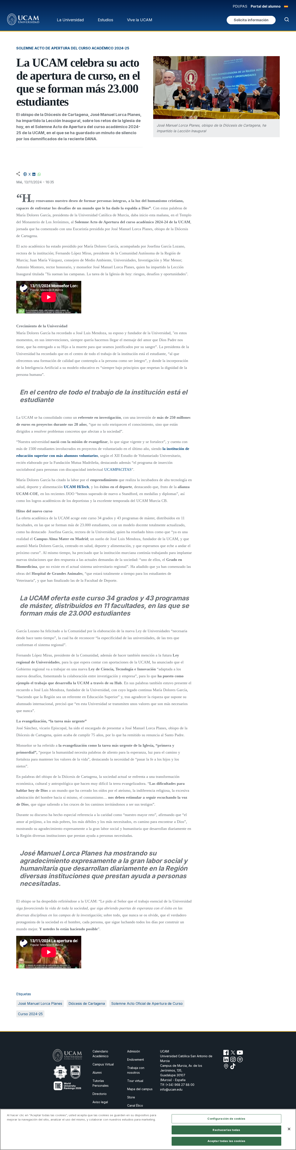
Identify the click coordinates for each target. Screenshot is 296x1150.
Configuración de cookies (226, 1118)
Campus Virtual (103, 1064)
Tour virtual (135, 1081)
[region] (148, 1129)
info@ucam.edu (171, 1089)
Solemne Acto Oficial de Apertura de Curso (147, 1003)
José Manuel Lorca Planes (40, 1003)
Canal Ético (135, 1105)
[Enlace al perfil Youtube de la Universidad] (239, 1052)
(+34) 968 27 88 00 (180, 1084)
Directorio (100, 1094)
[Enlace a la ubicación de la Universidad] (226, 1066)
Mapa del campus (140, 1089)
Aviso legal (100, 1102)
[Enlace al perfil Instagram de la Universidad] (232, 1059)
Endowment (135, 1059)
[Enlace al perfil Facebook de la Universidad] (226, 1052)
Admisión (133, 1051)
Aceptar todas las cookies (226, 1141)
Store (131, 1097)
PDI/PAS (240, 6)
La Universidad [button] (70, 20)
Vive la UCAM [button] (139, 20)
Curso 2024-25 (30, 1014)
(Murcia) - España (172, 1080)
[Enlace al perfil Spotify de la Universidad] (239, 1059)
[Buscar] (286, 20)
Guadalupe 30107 (172, 1075)
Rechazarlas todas (226, 1130)
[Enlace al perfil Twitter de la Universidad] (232, 1052)
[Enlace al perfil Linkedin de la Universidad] (226, 1059)
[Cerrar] (289, 1129)
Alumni (97, 1072)
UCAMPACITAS (118, 469)
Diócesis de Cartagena (86, 1003)
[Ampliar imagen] (216, 87)
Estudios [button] (105, 20)
